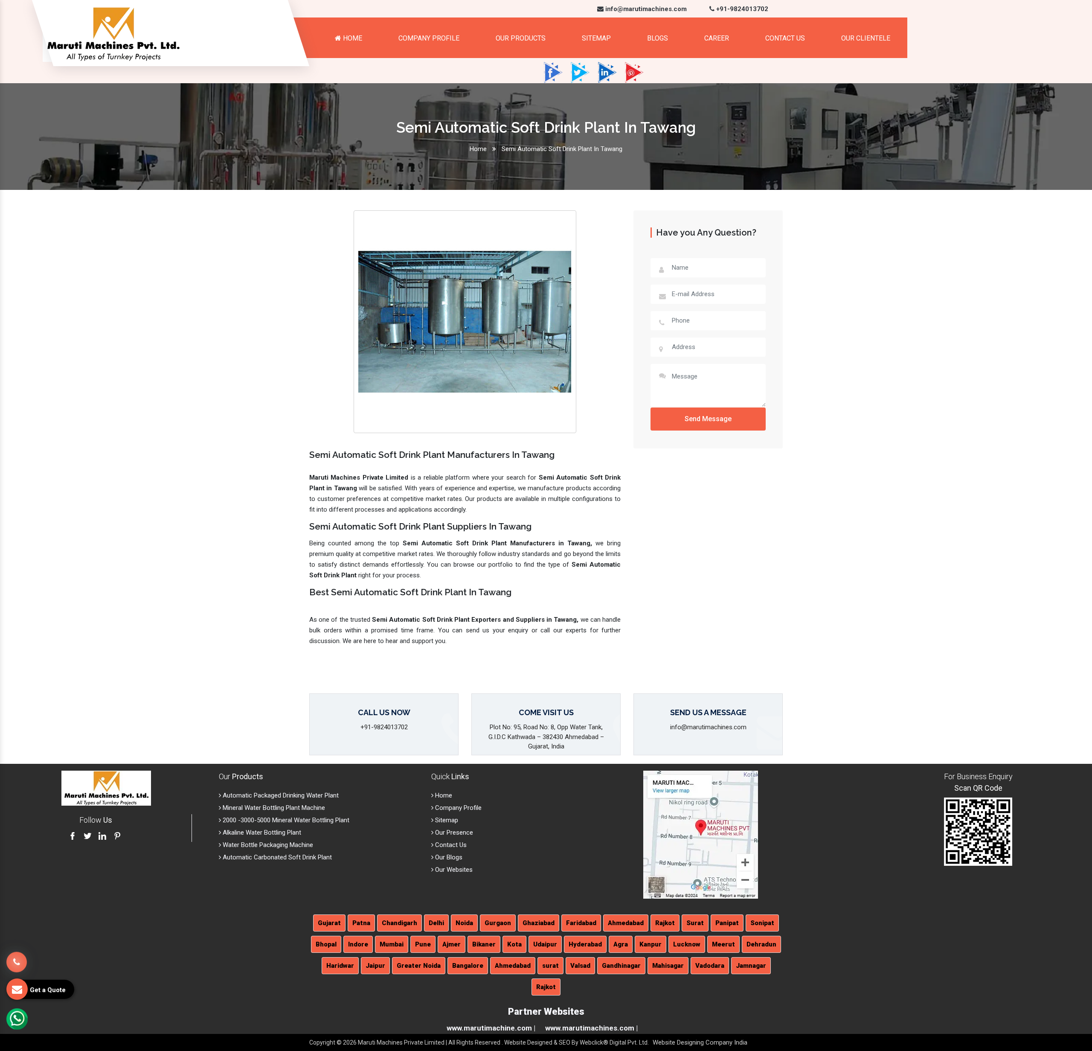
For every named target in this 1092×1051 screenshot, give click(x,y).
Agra (620, 944)
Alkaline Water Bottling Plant (261, 832)
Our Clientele (865, 38)
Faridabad (581, 923)
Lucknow (686, 944)
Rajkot (665, 923)
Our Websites (453, 869)
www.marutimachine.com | (491, 1028)
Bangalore (467, 965)
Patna (361, 923)
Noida (464, 923)
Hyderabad (585, 944)
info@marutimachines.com (645, 9)
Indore (358, 944)
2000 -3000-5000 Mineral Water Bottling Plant (285, 820)
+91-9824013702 (741, 9)
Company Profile (428, 38)
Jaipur (375, 965)
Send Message (708, 419)
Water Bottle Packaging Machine (267, 845)
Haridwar (340, 965)
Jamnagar (751, 965)
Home (351, 38)
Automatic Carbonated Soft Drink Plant (276, 857)
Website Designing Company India (700, 1042)
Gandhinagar (621, 965)
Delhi (436, 923)
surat (550, 965)
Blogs (657, 38)
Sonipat (762, 923)
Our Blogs (447, 857)
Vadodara (709, 965)
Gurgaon (498, 923)
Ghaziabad (539, 923)
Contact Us (785, 38)
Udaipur (545, 944)
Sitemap (596, 38)
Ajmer (451, 944)
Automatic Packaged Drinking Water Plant (280, 795)
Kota (514, 944)
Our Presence (453, 832)
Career (716, 38)
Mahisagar (668, 965)
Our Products (521, 38)
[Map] (700, 834)
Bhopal (326, 944)
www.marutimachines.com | (591, 1028)
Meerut (723, 944)
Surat (695, 923)
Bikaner (484, 944)
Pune (423, 944)
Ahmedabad (626, 923)
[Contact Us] (16, 957)
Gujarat (329, 923)
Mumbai (392, 944)
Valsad (580, 965)
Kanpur (650, 944)
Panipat (727, 923)
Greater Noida (419, 965)
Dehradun (761, 944)
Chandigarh (399, 923)
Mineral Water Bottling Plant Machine (273, 808)
